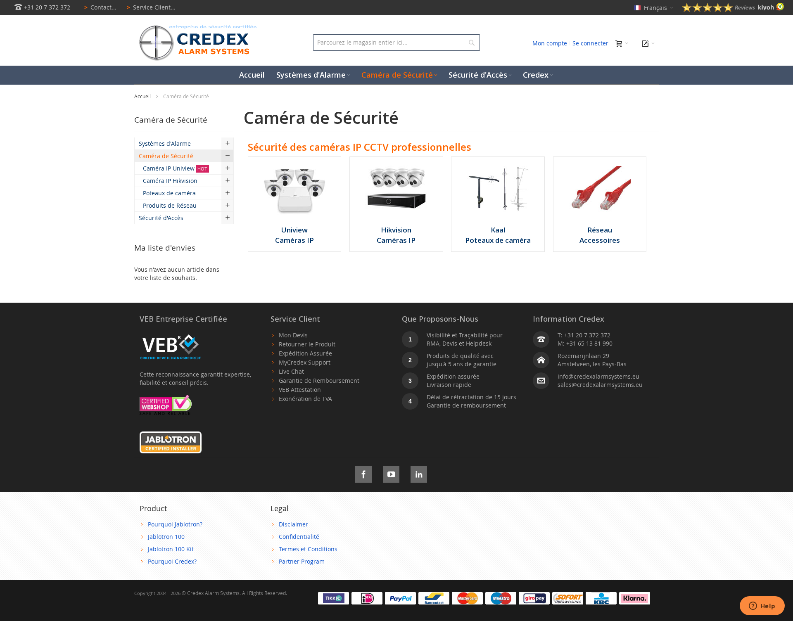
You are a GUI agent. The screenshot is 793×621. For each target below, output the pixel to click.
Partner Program (302, 561)
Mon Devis (293, 335)
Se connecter (590, 43)
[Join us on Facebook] (363, 473)
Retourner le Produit (307, 344)
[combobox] (396, 42)
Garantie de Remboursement (319, 380)
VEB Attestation (300, 389)
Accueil (143, 96)
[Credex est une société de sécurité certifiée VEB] (171, 335)
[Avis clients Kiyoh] (733, 10)
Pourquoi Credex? (172, 561)
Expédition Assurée (305, 353)
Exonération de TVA (305, 399)
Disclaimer (293, 524)
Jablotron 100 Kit (171, 549)
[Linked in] (419, 473)
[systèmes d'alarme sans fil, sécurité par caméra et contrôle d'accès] (196, 27)
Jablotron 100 (166, 536)
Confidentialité (299, 536)
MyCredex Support (304, 362)
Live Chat (291, 371)
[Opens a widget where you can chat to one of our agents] (762, 606)
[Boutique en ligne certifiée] (166, 399)
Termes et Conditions (308, 549)
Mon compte (549, 43)
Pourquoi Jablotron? (175, 524)
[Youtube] (391, 473)
